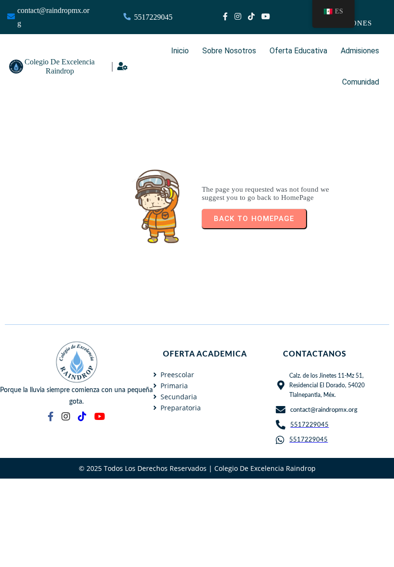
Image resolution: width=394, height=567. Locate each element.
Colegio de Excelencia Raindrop (265, 468)
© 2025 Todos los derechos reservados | (146, 468)
